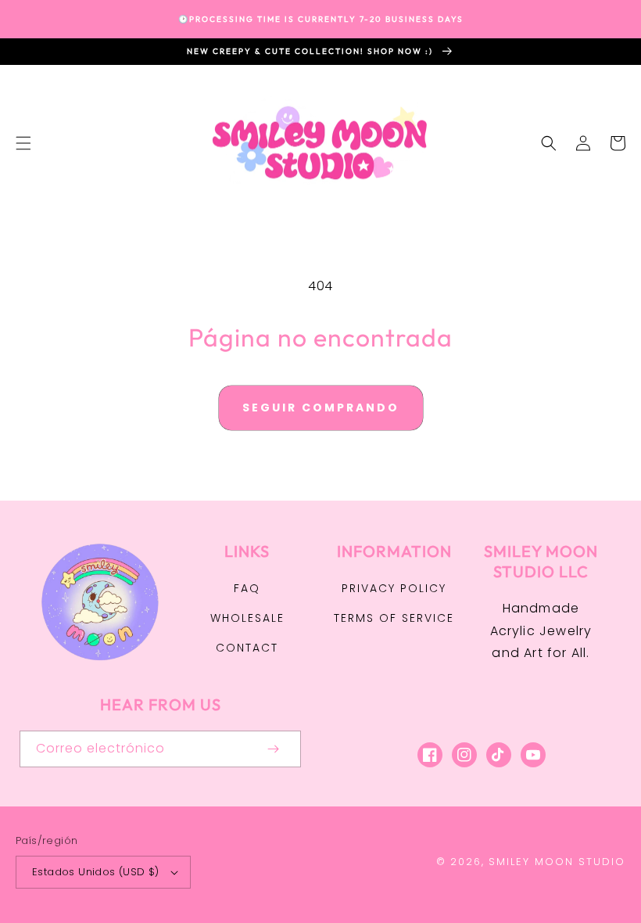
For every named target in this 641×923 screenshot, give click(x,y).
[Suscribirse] (272, 749)
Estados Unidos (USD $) (95, 871)
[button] (23, 143)
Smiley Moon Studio (557, 861)
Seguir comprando (320, 407)
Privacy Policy (394, 588)
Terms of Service (394, 618)
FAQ (247, 588)
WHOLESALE (247, 618)
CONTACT (247, 647)
